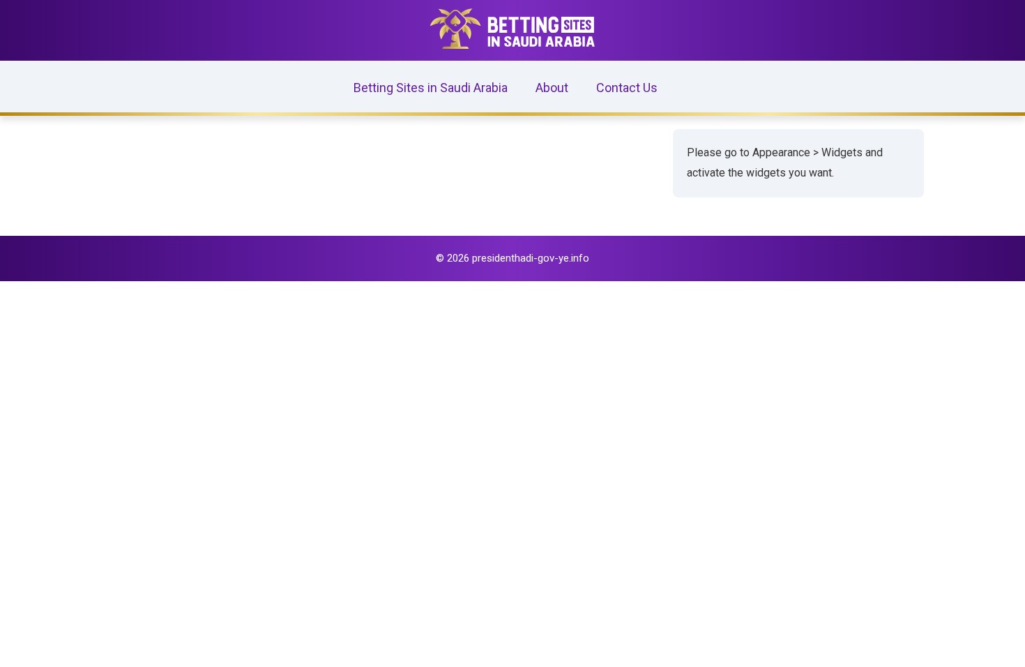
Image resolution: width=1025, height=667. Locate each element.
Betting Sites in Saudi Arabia (431, 87)
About (552, 87)
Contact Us (627, 87)
